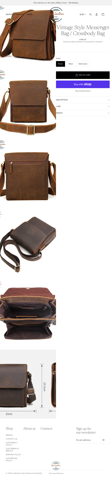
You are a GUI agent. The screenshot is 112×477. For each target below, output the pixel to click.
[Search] (90, 14)
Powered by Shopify (34, 473)
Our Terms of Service (12, 449)
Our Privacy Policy (12, 444)
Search (9, 435)
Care (58, 106)
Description (62, 100)
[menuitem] (29, 14)
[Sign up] (103, 440)
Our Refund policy (11, 459)
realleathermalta (18, 473)
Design (59, 113)
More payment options (82, 91)
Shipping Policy (13, 454)
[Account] (96, 14)
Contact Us (11, 439)
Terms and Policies (56, 473)
